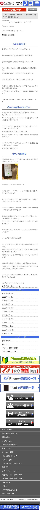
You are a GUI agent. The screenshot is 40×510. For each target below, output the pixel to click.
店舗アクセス (7, 448)
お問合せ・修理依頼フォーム (13, 478)
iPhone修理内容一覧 (9, 433)
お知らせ (5, 344)
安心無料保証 (7, 441)
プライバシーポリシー (10, 471)
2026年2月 (6, 315)
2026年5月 (6, 304)
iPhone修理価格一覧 (9, 445)
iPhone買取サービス (9, 456)
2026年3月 (6, 312)
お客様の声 (6, 341)
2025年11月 (6, 326)
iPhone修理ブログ (9, 352)
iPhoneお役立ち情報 (10, 348)
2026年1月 (6, 319)
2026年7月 (6, 297)
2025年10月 (6, 330)
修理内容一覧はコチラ (11, 286)
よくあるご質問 (8, 452)
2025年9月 (6, 333)
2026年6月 (6, 300)
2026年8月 (6, 293)
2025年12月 (6, 322)
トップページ (7, 429)
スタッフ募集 (7, 460)
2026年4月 (6, 308)
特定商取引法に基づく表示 (12, 475)
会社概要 (5, 467)
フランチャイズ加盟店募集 (12, 463)
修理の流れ (6, 437)
